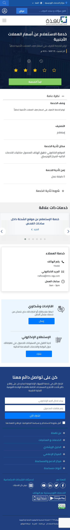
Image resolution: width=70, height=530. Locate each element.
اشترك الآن (35, 415)
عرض (21, 11)
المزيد (36, 229)
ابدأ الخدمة (35, 81)
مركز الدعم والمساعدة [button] (48, 461)
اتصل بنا (34, 523)
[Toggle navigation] (4, 20)
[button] (4, 2)
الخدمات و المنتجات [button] (50, 439)
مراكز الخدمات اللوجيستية (55, 3)
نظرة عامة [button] (53, 96)
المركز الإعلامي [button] (52, 454)
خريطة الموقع (26, 523)
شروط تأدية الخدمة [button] (48, 190)
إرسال (41, 321)
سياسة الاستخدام (53, 523)
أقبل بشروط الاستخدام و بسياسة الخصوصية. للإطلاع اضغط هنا (33, 423)
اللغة (37, 3)
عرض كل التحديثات (20, 485)
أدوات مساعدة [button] (52, 468)
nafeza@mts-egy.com (49, 276)
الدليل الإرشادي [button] (52, 447)
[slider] (35, 70)
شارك (38, 354)
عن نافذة (42, 523)
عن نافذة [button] (56, 432)
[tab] (35, 96)
